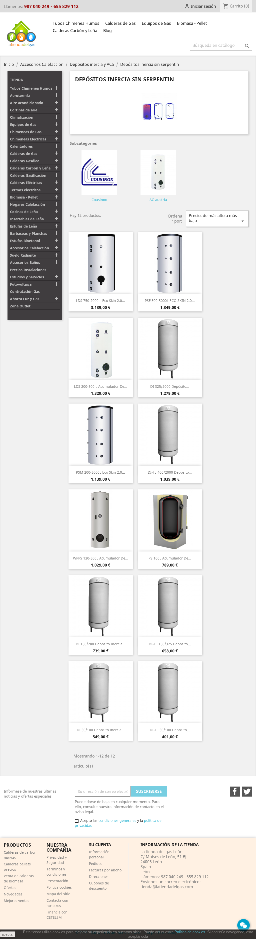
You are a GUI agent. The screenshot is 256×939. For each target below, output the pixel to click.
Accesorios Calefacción (29, 248)
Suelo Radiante (23, 255)
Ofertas (10, 887)
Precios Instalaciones (28, 269)
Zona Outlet (20, 306)
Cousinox (99, 199)
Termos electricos (25, 189)
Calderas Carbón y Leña (75, 30)
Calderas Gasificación (28, 175)
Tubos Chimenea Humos (76, 23)
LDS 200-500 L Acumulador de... (100, 386)
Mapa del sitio (58, 893)
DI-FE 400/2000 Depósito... (170, 472)
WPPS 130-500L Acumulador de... (100, 558)
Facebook (235, 792)
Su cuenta (100, 844)
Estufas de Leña (23, 226)
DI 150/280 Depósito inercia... (101, 644)
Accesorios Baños (25, 262)
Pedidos (95, 863)
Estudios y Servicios (27, 277)
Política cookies (59, 887)
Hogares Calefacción (27, 204)
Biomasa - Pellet (192, 23)
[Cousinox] (99, 173)
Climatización (21, 117)
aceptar (8, 934)
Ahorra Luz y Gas (24, 298)
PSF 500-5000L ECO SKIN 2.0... (170, 300)
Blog (107, 30)
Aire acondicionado (26, 102)
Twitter (247, 792)
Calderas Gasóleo (25, 160)
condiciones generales (117, 820)
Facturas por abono (105, 870)
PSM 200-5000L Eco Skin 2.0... (100, 472)
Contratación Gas (25, 291)
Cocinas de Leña (24, 211)
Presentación (57, 880)
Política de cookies (189, 932)
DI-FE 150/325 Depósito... (170, 644)
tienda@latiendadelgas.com (166, 886)
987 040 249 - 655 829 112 (51, 6)
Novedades (13, 894)
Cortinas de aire (23, 110)
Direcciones (98, 876)
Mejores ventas (16, 900)
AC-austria (158, 199)
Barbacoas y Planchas (28, 233)
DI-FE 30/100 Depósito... (170, 729)
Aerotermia (20, 95)
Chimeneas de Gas (26, 131)
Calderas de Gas (120, 23)
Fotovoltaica (21, 284)
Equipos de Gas (156, 23)
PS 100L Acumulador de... (169, 558)
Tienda (16, 79)
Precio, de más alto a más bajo (217, 218)
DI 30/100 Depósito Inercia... (100, 729)
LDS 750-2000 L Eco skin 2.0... (100, 300)
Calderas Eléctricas (26, 182)
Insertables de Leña (27, 219)
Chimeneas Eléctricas (28, 139)
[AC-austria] (158, 173)
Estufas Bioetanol (25, 240)
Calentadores (21, 146)
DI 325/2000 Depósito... (169, 386)
